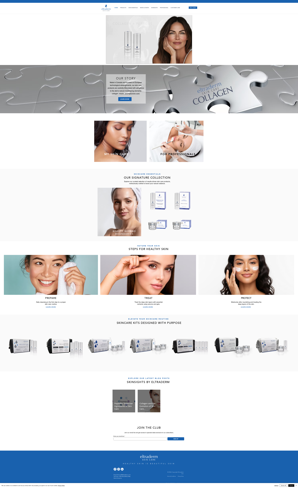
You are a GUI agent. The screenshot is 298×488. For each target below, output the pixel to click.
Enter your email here (118, 436)
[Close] (296, 485)
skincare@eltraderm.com (124, 474)
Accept (291, 485)
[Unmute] (111, 61)
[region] (120, 143)
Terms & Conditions (171, 476)
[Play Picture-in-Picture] (187, 61)
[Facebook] (115, 469)
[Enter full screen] (190, 61)
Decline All (283, 485)
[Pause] (108, 61)
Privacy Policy (181, 476)
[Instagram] (118, 469)
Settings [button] (276, 485)
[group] (149, 345)
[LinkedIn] (122, 469)
